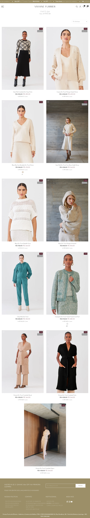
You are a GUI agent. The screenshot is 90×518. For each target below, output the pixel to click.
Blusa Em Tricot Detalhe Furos (23, 243)
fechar (88, 1)
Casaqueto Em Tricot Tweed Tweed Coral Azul (67, 316)
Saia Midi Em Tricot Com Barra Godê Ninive (67, 165)
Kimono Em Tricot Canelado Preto (67, 395)
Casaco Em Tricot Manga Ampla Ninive (67, 92)
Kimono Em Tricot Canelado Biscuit (23, 395)
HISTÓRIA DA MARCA (53, 503)
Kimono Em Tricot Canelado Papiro (45, 468)
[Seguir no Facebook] (67, 501)
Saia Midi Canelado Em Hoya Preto (22, 92)
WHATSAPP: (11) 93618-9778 (33, 501)
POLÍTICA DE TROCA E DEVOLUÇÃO (12, 506)
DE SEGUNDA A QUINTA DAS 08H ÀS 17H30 (34, 506)
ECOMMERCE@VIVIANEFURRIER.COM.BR (38, 503)
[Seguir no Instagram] (69, 501)
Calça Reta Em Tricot (22, 316)
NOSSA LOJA (50, 501)
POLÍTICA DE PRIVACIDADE (13, 501)
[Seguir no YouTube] (71, 501)
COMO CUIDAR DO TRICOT (55, 505)
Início (41, 14)
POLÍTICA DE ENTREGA (12, 503)
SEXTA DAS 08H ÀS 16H (32, 509)
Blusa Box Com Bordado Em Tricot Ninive (23, 165)
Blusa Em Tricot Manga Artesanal (67, 243)
